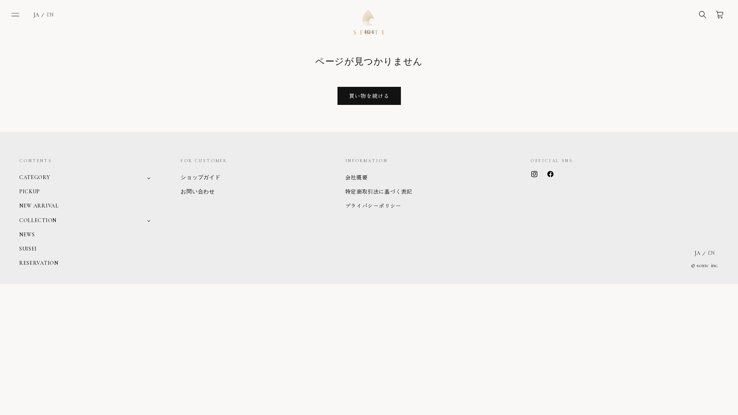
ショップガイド (200, 177)
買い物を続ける (369, 96)
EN (50, 15)
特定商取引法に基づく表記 (378, 191)
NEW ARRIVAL (39, 206)
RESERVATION (38, 263)
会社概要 (356, 177)
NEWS (27, 234)
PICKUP (29, 191)
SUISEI (28, 249)
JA (36, 15)
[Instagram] (534, 174)
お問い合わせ (197, 191)
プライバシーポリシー (373, 205)
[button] (15, 14)
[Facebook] (550, 174)
